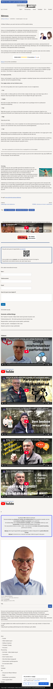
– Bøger (3, 675)
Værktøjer (40, 9)
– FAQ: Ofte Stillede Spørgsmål (9, 659)
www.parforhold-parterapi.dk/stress (13, 197)
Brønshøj (35, 612)
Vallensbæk (49, 617)
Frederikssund (32, 614)
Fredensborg (19, 614)
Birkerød (26, 612)
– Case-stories (5, 654)
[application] (26, 351)
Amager (12, 612)
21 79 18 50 (4, 9)
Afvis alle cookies (33, 683)
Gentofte (42, 614)
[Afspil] (2, 364)
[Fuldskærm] (50, 364)
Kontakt (50, 9)
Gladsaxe (47, 614)
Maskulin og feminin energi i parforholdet (10, 326)
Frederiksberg (25, 614)
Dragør (10, 614)
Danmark (30, 611)
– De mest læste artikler (7, 663)
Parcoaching (4, 649)
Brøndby (31, 612)
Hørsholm (41, 616)
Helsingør (17, 616)
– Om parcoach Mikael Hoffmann (9, 672)
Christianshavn (4, 614)
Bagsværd (17, 612)
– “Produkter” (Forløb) (7, 645)
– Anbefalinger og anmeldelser (9, 677)
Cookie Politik (37, 680)
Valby (45, 617)
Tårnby (41, 617)
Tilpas (26, 683)
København (3, 617)
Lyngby (8, 617)
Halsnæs (12, 616)
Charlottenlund (41, 612)
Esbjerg (5, 619)
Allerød (8, 612)
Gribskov (7, 616)
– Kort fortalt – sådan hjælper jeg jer (10, 652)
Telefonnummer (5, 278)
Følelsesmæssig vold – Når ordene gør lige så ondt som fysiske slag (16, 319)
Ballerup (22, 612)
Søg (2, 603)
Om (2, 670)
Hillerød (25, 616)
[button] (22, 9)
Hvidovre (29, 616)
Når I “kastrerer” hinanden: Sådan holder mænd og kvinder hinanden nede (18, 316)
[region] (36, 680)
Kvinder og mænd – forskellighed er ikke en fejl (11, 323)
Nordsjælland (22, 617)
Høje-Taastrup (35, 616)
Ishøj (45, 616)
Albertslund (3, 612)
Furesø (38, 614)
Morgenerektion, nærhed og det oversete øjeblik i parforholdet (15, 321)
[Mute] (48, 364)
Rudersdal (32, 617)
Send (3, 304)
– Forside (4, 638)
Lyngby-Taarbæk (14, 617)
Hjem (2, 636)
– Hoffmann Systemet (6, 643)
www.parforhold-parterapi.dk (38, 687)
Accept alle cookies (44, 683)
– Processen (4, 647)
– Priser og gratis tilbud (7, 679)
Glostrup (3, 616)
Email (2, 285)
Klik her (2, 61)
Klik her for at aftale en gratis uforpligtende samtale (14, 1)
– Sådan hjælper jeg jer (7, 640)
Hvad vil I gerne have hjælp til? (8, 292)
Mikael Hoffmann (5, 18)
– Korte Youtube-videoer (7, 656)
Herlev (21, 616)
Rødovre (37, 617)
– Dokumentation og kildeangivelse (10, 661)
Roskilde (27, 617)
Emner (34, 9)
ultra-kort (16, 534)
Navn (2, 271)
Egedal (13, 614)
